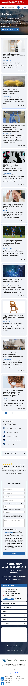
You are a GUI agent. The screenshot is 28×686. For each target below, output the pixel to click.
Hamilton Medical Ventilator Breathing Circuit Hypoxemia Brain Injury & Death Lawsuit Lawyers (14, 128)
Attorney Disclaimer (7, 678)
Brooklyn (5, 615)
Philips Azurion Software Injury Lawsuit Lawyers (12, 280)
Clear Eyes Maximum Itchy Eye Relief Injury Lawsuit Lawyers (13, 206)
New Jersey (6, 623)
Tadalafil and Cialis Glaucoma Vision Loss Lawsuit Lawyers (11, 91)
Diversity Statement (7, 680)
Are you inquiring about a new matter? (12, 503)
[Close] (27, 3)
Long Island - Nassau (9, 585)
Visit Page (18, 598)
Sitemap (8, 682)
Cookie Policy (20, 676)
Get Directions (8, 599)
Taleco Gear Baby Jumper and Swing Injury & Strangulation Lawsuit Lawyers (12, 242)
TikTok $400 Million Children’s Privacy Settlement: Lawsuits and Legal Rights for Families (12, 167)
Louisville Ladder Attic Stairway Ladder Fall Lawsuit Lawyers (14, 56)
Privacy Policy (20, 680)
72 (16, 413)
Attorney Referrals (20, 678)
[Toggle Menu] (25, 7)
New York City (7, 607)
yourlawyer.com (9, 532)
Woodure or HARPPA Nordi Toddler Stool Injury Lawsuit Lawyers (13, 317)
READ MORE (21, 70)
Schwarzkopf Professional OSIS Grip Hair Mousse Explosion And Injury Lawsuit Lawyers (13, 393)
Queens (5, 611)
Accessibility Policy (8, 676)
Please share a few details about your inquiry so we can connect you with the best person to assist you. (12, 516)
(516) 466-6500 (9, 595)
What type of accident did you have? (12, 509)
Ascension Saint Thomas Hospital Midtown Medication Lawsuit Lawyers (13, 354)
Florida (5, 619)
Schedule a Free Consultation (10, 29)
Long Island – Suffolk (9, 603)
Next (20, 413)
